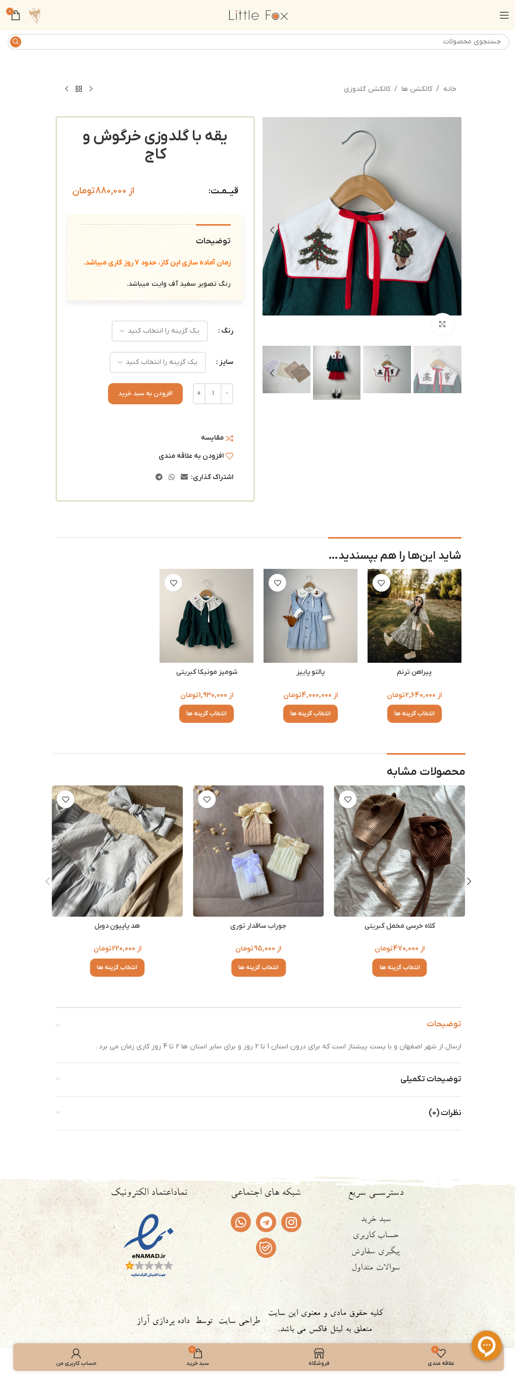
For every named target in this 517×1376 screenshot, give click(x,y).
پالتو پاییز (310, 672)
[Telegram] (266, 1222)
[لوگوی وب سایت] (258, 15)
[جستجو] (15, 41)
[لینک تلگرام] (159, 477)
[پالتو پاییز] (310, 616)
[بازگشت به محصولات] (79, 89)
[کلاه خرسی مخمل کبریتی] (117, 851)
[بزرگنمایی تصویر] (442, 324)
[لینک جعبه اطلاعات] (34, 15)
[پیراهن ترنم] (414, 616)
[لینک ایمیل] (184, 477)
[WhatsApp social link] (172, 477)
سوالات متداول (375, 1268)
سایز (226, 362)
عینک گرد (258, 926)
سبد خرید (375, 1220)
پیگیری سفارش (375, 1252)
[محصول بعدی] (67, 89)
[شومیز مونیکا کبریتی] (206, 616)
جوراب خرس (400, 926)
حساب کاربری (375, 1236)
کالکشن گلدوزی (367, 89)
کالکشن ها (416, 89)
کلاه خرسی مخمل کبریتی (117, 926)
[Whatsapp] (241, 1222)
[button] (451, 230)
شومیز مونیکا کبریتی (206, 672)
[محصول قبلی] (91, 89)
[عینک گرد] (258, 851)
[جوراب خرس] (400, 851)
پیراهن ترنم (414, 672)
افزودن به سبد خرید (145, 393)
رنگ (227, 331)
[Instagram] (291, 1222)
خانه (449, 89)
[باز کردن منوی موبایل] (504, 15)
